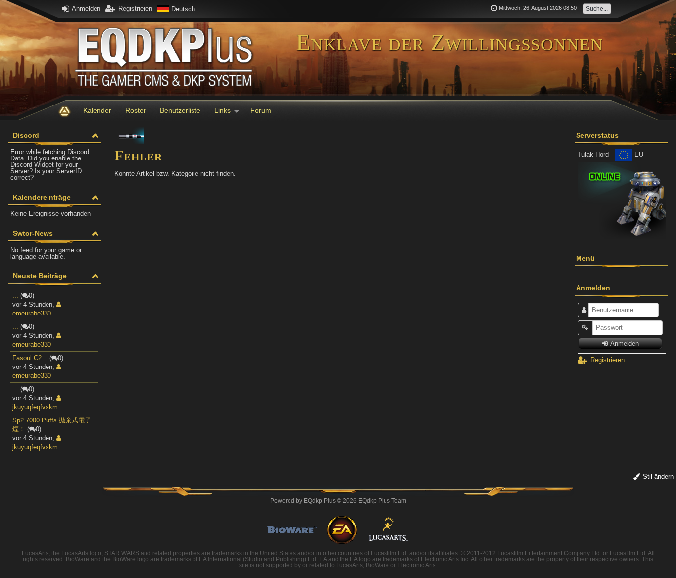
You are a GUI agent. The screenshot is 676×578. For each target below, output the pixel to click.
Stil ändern (657, 476)
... (15, 295)
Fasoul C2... (30, 358)
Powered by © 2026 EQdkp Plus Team (338, 500)
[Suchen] (600, 8)
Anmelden (85, 8)
